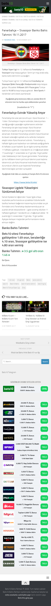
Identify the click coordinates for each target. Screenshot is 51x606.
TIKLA (44, 404)
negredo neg (9, 40)
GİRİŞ (44, 389)
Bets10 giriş (21, 20)
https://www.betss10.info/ (25, 182)
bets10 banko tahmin (28, 284)
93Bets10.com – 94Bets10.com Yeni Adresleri (10, 319)
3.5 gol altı (20, 280)
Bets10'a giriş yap (25, 598)
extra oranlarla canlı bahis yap (17, 595)
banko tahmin (8, 16)
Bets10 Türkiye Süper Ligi (11, 288)
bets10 (19, 16)
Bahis (28, 280)
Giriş (23, 288)
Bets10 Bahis (30, 16)
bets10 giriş (42, 284)
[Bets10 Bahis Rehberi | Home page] (9, 3)
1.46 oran (11, 280)
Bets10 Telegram (9, 372)
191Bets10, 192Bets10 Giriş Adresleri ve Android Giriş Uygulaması (36, 319)
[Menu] (47, 3)
